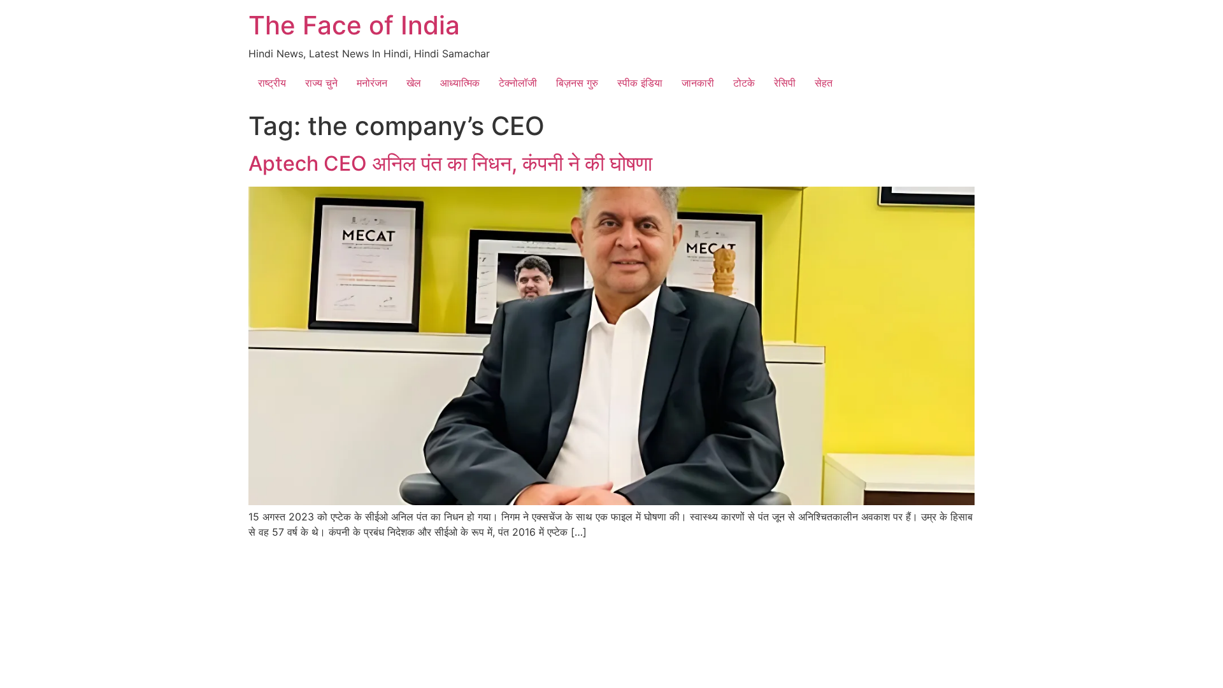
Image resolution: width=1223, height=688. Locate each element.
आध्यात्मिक (460, 82)
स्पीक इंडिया (639, 82)
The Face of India (354, 25)
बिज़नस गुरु (577, 82)
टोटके (744, 82)
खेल (413, 82)
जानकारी (698, 82)
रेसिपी (785, 82)
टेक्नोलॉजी (518, 82)
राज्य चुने (321, 82)
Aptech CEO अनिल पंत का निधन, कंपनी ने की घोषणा (450, 163)
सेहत (824, 82)
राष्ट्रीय (272, 82)
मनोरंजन (372, 82)
